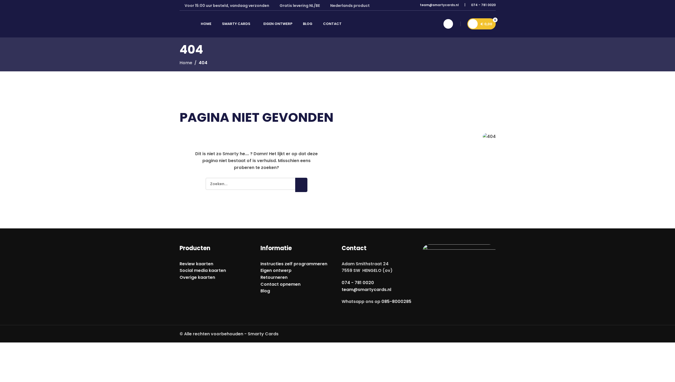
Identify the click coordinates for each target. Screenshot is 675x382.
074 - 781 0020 (483, 5)
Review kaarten (196, 264)
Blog (265, 291)
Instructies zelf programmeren (293, 264)
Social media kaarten (203, 270)
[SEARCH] (301, 185)
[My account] (448, 24)
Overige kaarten (197, 277)
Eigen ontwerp (275, 270)
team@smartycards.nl (439, 5)
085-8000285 (396, 301)
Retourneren (274, 277)
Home (186, 63)
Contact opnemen (280, 284)
